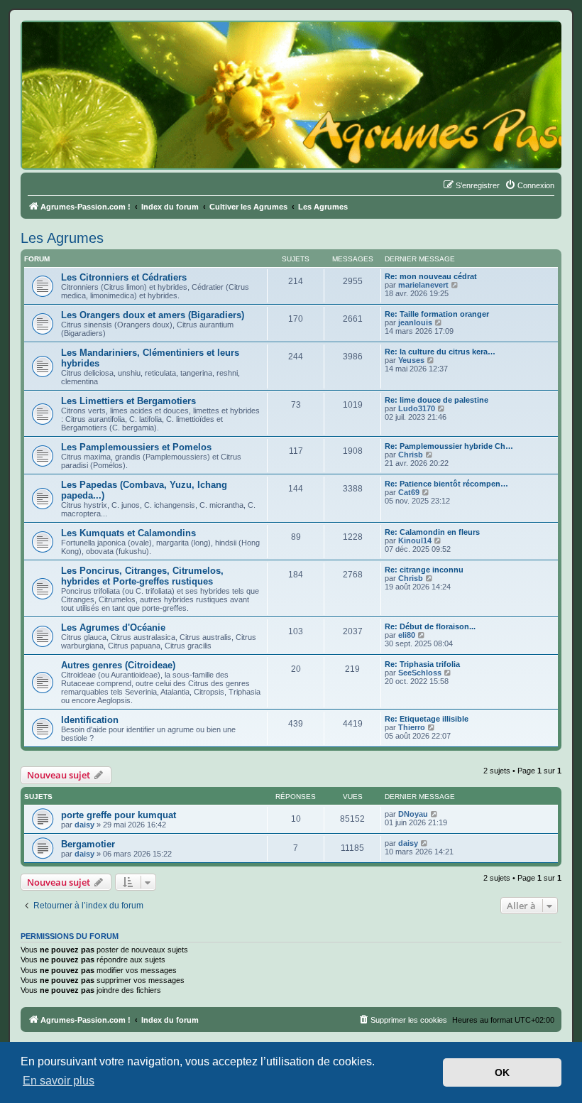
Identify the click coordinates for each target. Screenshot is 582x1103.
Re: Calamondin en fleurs (432, 532)
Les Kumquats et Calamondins (128, 533)
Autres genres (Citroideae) (118, 665)
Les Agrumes (62, 238)
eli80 (406, 635)
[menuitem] (529, 185)
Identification (90, 719)
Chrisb (410, 454)
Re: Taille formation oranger (437, 314)
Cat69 (408, 492)
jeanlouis (415, 322)
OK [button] (502, 1072)
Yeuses (411, 360)
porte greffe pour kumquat (118, 815)
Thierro (411, 727)
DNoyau (413, 814)
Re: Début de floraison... (430, 626)
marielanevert (423, 285)
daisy (84, 824)
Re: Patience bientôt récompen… (446, 483)
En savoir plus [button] (58, 1081)
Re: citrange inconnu (424, 569)
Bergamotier (88, 844)
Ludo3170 (416, 408)
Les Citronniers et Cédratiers (124, 277)
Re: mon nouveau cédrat (431, 276)
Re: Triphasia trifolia (422, 664)
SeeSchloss (419, 672)
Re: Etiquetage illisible (426, 718)
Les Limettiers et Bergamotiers (128, 401)
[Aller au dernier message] (434, 814)
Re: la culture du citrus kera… (440, 351)
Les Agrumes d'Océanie (113, 627)
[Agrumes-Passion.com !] (85, 47)
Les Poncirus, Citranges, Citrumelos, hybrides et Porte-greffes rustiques (142, 576)
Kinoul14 (415, 540)
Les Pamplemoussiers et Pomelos (136, 447)
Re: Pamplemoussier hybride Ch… (449, 446)
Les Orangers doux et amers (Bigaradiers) (152, 315)
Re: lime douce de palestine (436, 400)
